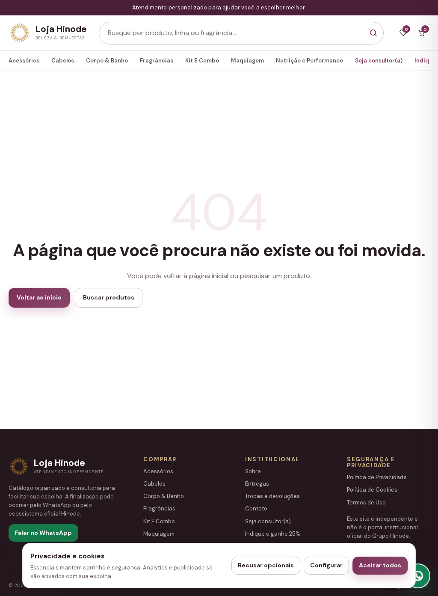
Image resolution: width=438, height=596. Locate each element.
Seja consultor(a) (378, 60)
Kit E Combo (202, 60)
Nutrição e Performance (309, 60)
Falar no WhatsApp (43, 533)
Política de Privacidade (377, 477)
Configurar (326, 565)
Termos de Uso (366, 502)
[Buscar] (373, 33)
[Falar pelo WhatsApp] (417, 575)
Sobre (253, 471)
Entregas (257, 483)
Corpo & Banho (107, 60)
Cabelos (62, 60)
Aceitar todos (380, 565)
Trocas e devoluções (272, 496)
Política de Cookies (372, 489)
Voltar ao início (39, 297)
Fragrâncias (156, 60)
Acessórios (24, 60)
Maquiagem (247, 60)
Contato (256, 508)
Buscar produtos (108, 297)
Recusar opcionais (266, 565)
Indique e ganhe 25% (272, 533)
